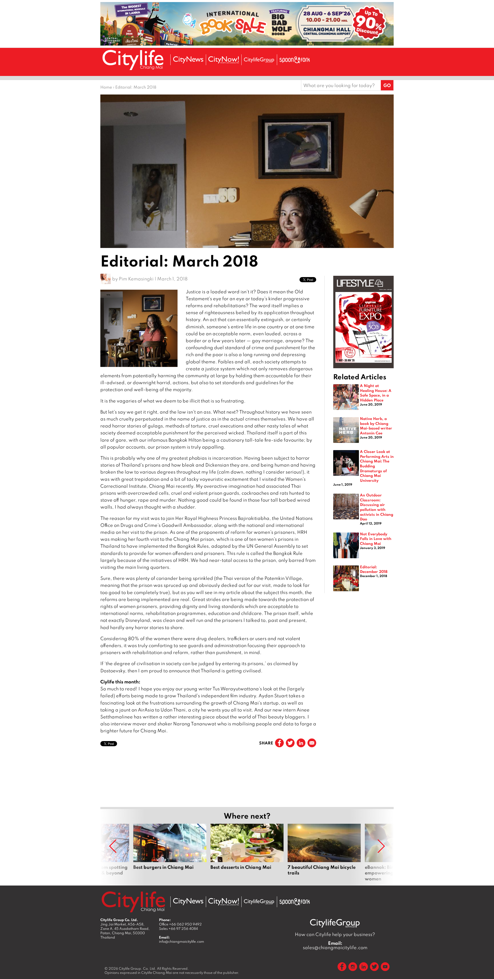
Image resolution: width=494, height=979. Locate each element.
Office (180, 924)
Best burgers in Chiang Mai (169, 852)
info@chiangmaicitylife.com (181, 941)
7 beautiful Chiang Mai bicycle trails (324, 852)
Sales (178, 928)
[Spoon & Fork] (294, 60)
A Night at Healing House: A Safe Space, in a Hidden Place (375, 392)
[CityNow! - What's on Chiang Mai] (223, 60)
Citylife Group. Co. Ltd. (137, 968)
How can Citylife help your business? (335, 934)
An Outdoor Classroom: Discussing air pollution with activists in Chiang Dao (376, 506)
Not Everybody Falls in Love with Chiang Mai (375, 538)
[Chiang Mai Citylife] (133, 60)
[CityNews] (188, 60)
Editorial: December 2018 (373, 569)
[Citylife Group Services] (259, 60)
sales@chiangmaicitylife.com (335, 945)
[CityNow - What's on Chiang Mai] (223, 902)
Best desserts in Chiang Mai (247, 852)
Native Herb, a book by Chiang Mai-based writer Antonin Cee (376, 425)
